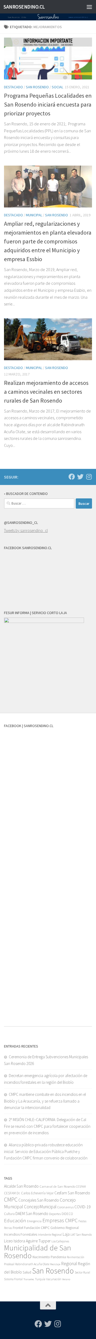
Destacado (13, 87)
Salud (27, 1272)
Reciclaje (55, 1264)
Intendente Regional (50, 1234)
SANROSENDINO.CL (24, 6)
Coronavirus (65, 1207)
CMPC (11, 1199)
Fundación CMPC (37, 1227)
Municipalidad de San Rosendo (37, 1251)
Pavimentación (75, 1257)
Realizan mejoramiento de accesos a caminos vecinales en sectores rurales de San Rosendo (46, 391)
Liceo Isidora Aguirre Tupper (27, 1240)
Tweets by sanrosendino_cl (26, 530)
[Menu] (89, 6)
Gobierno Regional (64, 1227)
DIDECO (67, 1214)
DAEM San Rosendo (31, 1213)
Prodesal (9, 1264)
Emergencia (34, 1221)
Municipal (34, 215)
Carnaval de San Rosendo (57, 1186)
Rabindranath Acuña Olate (32, 1264)
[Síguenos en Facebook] (72, 476)
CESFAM (81, 1186)
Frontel (18, 1227)
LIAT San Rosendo (81, 1234)
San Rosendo (37, 87)
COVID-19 (82, 1206)
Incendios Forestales (20, 1234)
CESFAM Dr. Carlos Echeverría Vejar (29, 1193)
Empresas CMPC (60, 1220)
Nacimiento (41, 1257)
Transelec (28, 1279)
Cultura (9, 1214)
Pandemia (58, 1256)
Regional (69, 1264)
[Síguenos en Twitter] (80, 476)
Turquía (40, 1279)
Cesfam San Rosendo (72, 1192)
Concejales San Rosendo (38, 1200)
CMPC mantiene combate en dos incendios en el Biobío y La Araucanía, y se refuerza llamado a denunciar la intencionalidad (45, 1101)
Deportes (55, 1214)
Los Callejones (60, 1241)
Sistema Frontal (13, 1279)
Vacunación (53, 1279)
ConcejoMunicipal (40, 1207)
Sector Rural (82, 1272)
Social (57, 87)
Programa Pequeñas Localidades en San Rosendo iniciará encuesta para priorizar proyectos (48, 104)
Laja (66, 1234)
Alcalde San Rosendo (21, 1186)
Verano (66, 1279)
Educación (15, 1220)
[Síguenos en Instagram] (89, 476)
